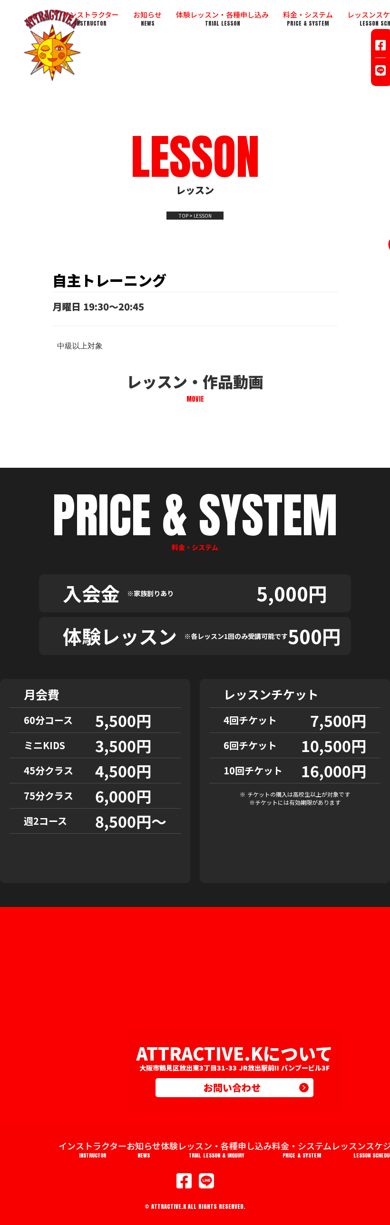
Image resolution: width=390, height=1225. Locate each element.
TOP (183, 215)
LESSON (203, 215)
